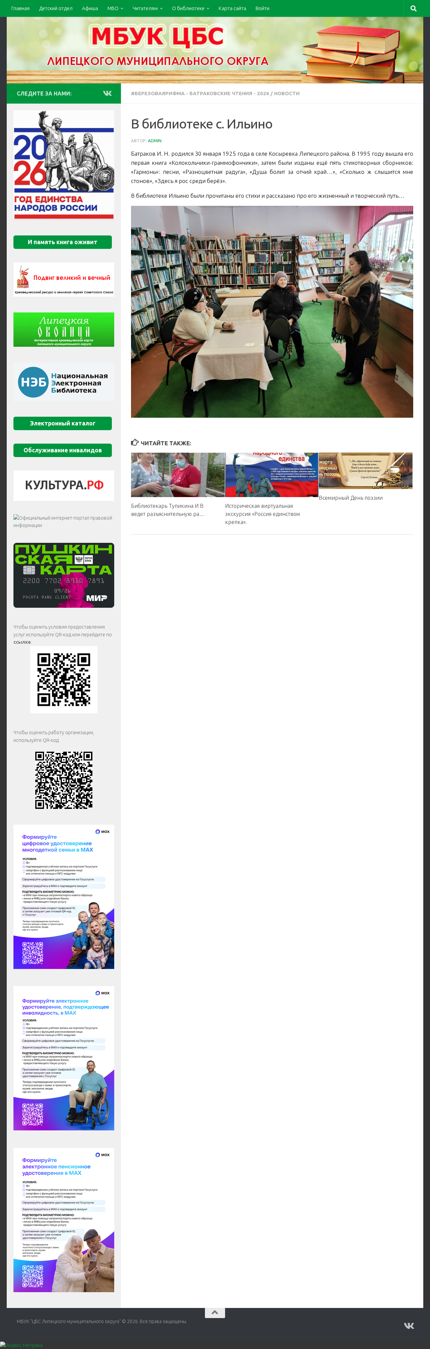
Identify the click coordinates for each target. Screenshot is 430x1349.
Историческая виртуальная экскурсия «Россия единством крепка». (262, 514)
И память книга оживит (62, 242)
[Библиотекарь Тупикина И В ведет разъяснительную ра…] (178, 475)
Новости (287, 93)
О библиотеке (188, 8)
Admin (155, 140)
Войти (262, 8)
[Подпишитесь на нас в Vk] (107, 93)
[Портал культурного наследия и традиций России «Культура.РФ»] (63, 485)
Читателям (145, 8)
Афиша (90, 8)
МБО (113, 8)
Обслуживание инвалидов (63, 450)
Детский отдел (56, 8)
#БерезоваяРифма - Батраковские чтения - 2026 (200, 93)
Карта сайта (232, 8)
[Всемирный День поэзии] (366, 471)
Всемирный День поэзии (351, 498)
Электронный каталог (62, 423)
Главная (20, 8)
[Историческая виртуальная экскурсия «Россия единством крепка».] (272, 475)
